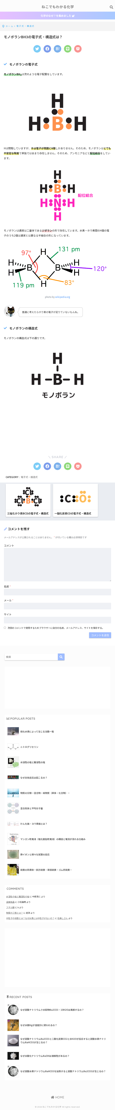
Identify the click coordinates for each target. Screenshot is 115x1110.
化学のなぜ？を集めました (56, 15)
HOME (59, 1097)
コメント (9, 545)
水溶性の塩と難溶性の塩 (17, 896)
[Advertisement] (26, 426)
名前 (7, 586)
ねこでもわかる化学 (58, 7)
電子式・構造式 (29, 477)
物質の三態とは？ (14, 912)
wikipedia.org (62, 296)
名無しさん (62, 918)
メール (8, 600)
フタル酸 (10, 907)
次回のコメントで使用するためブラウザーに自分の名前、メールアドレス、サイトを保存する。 (56, 627)
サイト (8, 614)
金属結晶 (10, 901)
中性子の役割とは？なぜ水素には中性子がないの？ (30, 918)
